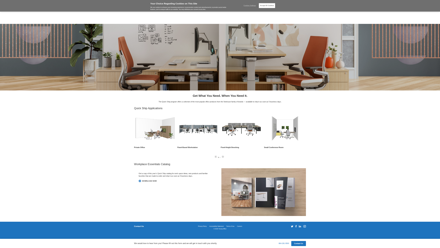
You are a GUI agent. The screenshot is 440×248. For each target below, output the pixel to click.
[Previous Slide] (215, 156)
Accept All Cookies (267, 5)
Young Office (222, 229)
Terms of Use (230, 226)
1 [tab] (218, 157)
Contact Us (139, 226)
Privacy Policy (202, 226)
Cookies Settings (250, 5)
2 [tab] (220, 157)
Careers (239, 226)
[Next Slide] (222, 156)
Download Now (149, 181)
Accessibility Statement (216, 226)
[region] (220, 6)
